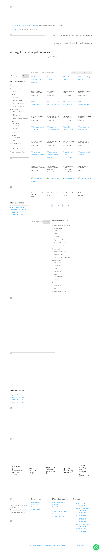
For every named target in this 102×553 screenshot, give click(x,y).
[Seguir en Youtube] (19, 516)
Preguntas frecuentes (17, 207)
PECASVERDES (81, 546)
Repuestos (41, 4)
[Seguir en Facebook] (15, 516)
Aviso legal (32, 546)
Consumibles (17, 4)
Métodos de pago (67, 4)
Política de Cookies (59, 546)
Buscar (25, 76)
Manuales (55, 504)
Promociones (54, 4)
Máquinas (30, 4)
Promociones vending (42, 57)
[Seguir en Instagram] (11, 516)
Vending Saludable (84, 4)
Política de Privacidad (44, 546)
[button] (96, 547)
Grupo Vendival (57, 507)
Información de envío (17, 212)
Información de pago (17, 214)
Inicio (9, 4)
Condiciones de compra (18, 210)
